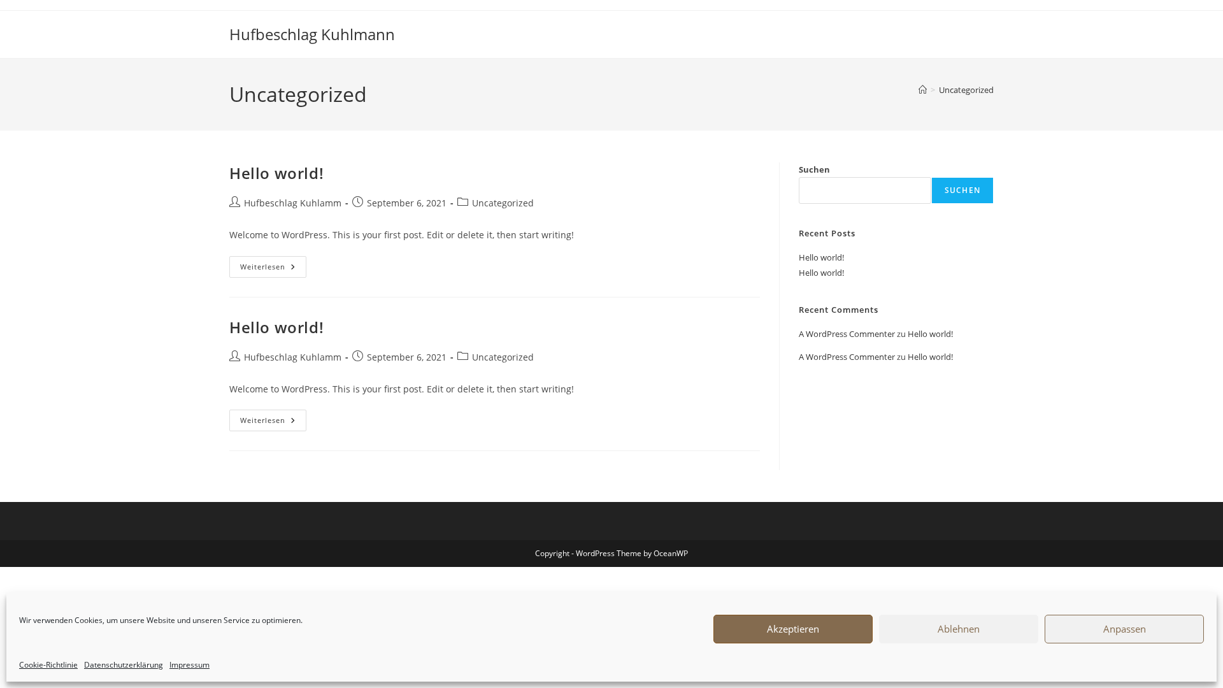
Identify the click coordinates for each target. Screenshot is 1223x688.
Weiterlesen (273, 269)
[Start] (923, 90)
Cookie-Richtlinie (48, 664)
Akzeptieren (793, 628)
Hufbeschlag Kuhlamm (292, 203)
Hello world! (276, 172)
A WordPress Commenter (847, 334)
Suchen (814, 169)
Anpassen (1124, 628)
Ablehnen (959, 628)
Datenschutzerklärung (123, 664)
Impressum (189, 664)
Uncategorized (966, 90)
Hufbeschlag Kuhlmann (312, 34)
